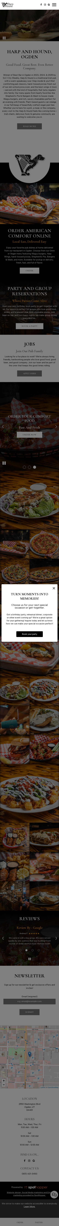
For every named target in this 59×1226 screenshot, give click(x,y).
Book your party (29, 634)
